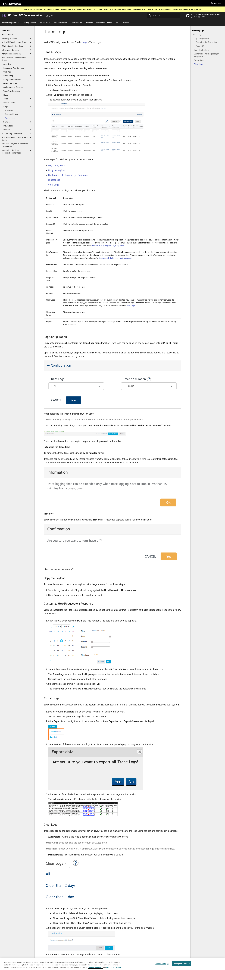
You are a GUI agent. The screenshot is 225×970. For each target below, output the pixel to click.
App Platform (76, 22)
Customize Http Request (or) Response (68, 175)
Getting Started (29, 22)
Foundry (125, 22)
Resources (216, 3)
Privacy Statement (113, 967)
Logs (84, 42)
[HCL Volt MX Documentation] (4, 15)
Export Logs (54, 180)
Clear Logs (53, 184)
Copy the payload (56, 170)
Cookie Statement (95, 967)
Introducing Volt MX (11, 22)
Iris (116, 22)
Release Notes (60, 22)
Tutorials (89, 22)
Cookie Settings (161, 964)
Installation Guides (104, 22)
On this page (198, 31)
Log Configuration (57, 165)
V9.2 (48, 15)
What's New (45, 22)
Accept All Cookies (181, 964)
